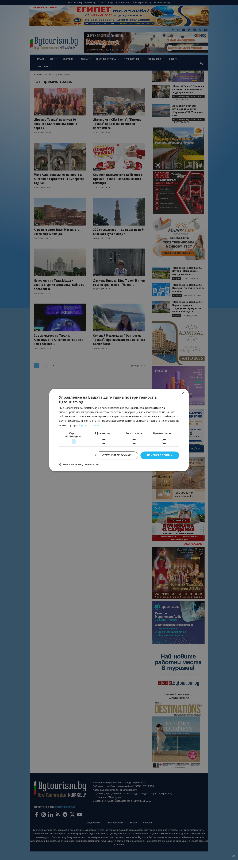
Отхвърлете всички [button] (116, 455)
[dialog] (119, 430)
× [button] (183, 393)
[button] (79, 464)
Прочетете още (89, 425)
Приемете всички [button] (159, 455)
